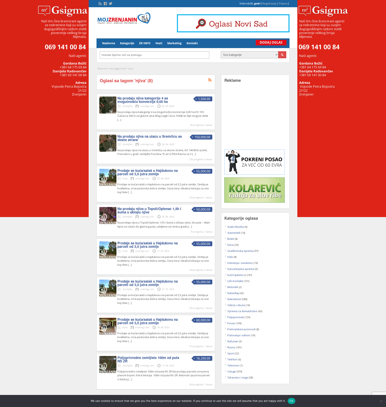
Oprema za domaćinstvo (242, 311)
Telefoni (232, 359)
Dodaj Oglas (271, 42)
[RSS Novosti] (99, 3)
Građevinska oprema (240, 251)
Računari (232, 341)
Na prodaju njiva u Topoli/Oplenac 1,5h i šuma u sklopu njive (149, 210)
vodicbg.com (147, 106)
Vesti (158, 43)
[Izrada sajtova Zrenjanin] (254, 173)
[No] (381, 401)
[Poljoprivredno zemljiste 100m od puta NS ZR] (107, 372)
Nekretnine (234, 299)
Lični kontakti (235, 281)
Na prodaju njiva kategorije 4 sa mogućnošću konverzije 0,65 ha (142, 100)
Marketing (174, 43)
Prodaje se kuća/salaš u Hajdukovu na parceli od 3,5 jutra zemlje (147, 172)
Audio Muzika (235, 227)
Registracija (269, 3)
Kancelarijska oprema (240, 269)
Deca (230, 245)
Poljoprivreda (235, 317)
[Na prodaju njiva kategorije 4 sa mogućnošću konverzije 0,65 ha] (107, 112)
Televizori (233, 365)
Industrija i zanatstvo (240, 263)
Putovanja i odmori (238, 335)
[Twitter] (110, 3)
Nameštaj (233, 293)
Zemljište (127, 106)
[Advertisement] (255, 119)
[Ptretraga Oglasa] (282, 54)
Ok (291, 400)
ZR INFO (144, 43)
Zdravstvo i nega (237, 377)
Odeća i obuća (236, 305)
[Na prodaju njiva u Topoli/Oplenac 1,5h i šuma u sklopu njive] (107, 223)
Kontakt (192, 43)
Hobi (230, 257)
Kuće (125, 178)
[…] (119, 120)
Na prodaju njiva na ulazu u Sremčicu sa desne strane (149, 138)
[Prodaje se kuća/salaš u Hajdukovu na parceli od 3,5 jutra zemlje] (107, 185)
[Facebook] (105, 3)
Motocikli (232, 287)
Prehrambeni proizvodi (241, 329)
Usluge (231, 371)
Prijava (283, 3)
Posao (231, 323)
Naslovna (108, 43)
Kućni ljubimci (235, 275)
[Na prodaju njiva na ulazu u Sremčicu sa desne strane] (107, 151)
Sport (230, 353)
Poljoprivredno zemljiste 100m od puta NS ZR (148, 359)
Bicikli (230, 239)
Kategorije (127, 43)
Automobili (233, 233)
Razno (231, 347)
